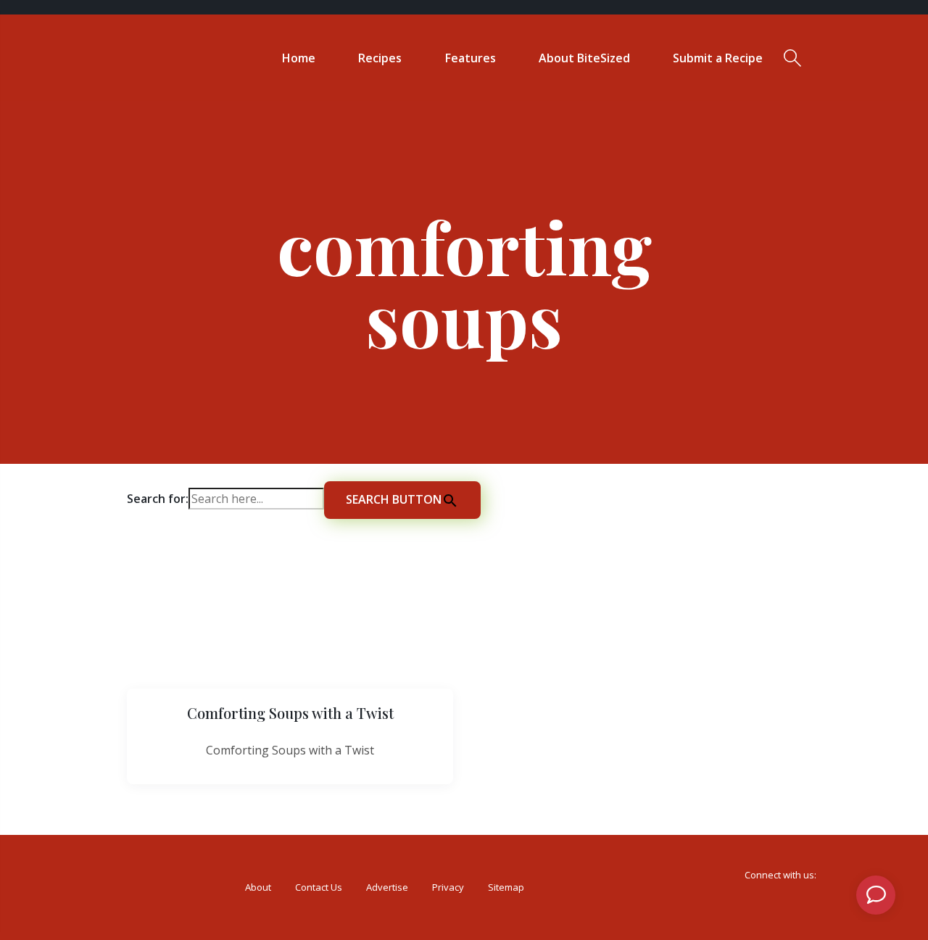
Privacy (448, 887)
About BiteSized (584, 58)
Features (470, 58)
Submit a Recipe (718, 58)
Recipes (380, 58)
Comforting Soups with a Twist (290, 713)
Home (298, 58)
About (258, 887)
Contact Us (318, 887)
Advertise (387, 887)
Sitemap (506, 887)
